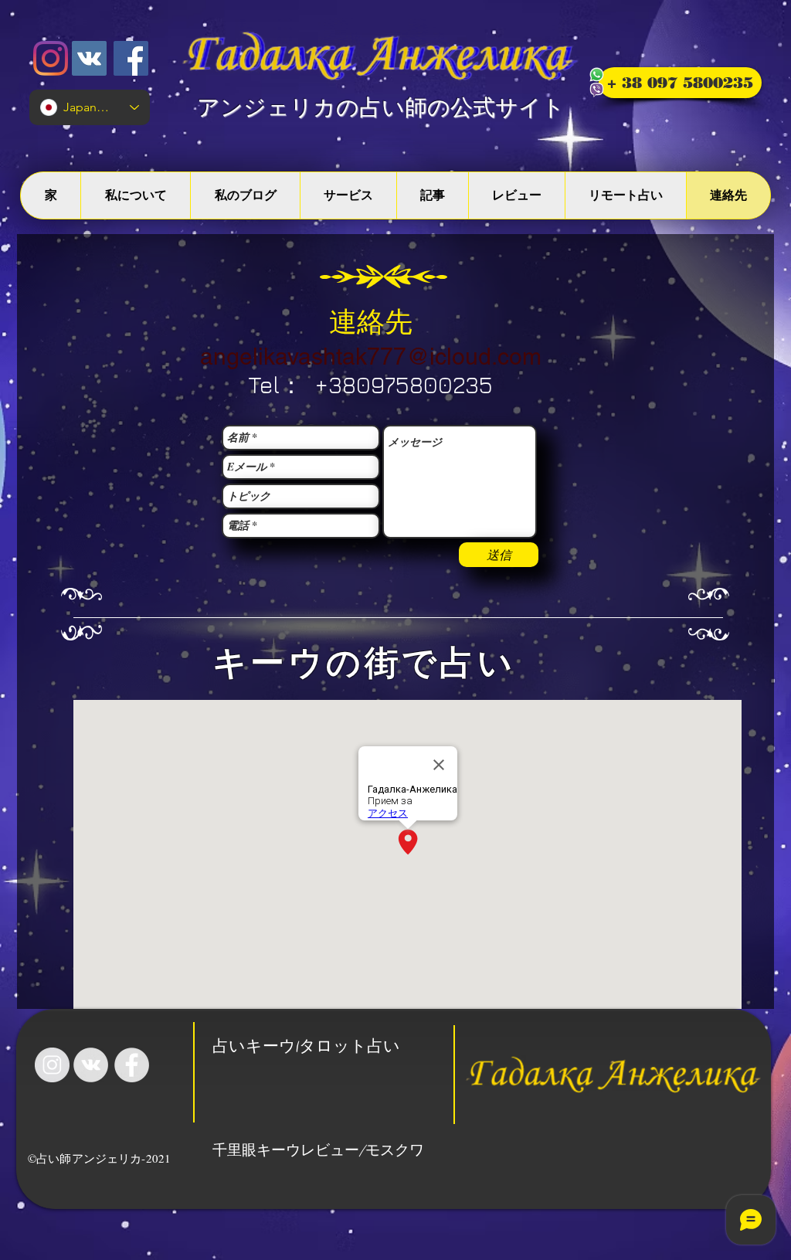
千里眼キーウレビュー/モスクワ (318, 1151)
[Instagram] (50, 58)
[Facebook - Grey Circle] (131, 1065)
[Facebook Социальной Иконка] (131, 58)
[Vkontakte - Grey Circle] (90, 1065)
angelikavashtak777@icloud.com (370, 356)
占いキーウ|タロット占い (306, 1048)
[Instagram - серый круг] (52, 1065)
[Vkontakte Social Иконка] (89, 58)
